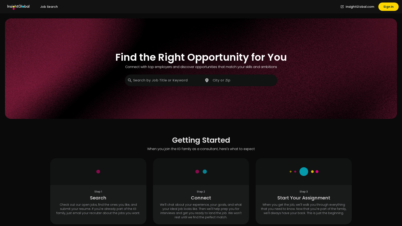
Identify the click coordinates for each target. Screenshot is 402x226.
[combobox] (163, 80)
